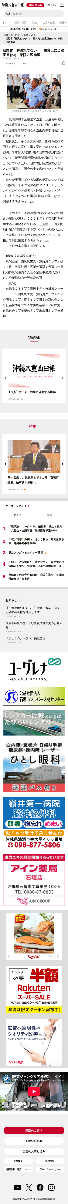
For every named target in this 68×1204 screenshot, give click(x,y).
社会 (34, 22)
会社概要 (18, 1161)
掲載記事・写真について (18, 1169)
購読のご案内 (34, 1130)
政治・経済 (21, 22)
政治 (25, 63)
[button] (5, 378)
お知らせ (11, 600)
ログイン (52, 5)
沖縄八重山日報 (12, 35)
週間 (49, 515)
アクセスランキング (15, 506)
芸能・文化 (48, 22)
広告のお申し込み (34, 1151)
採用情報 (49, 1161)
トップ (6, 22)
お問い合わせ (34, 1140)
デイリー (18, 515)
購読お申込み (35, 5)
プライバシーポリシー (50, 1169)
